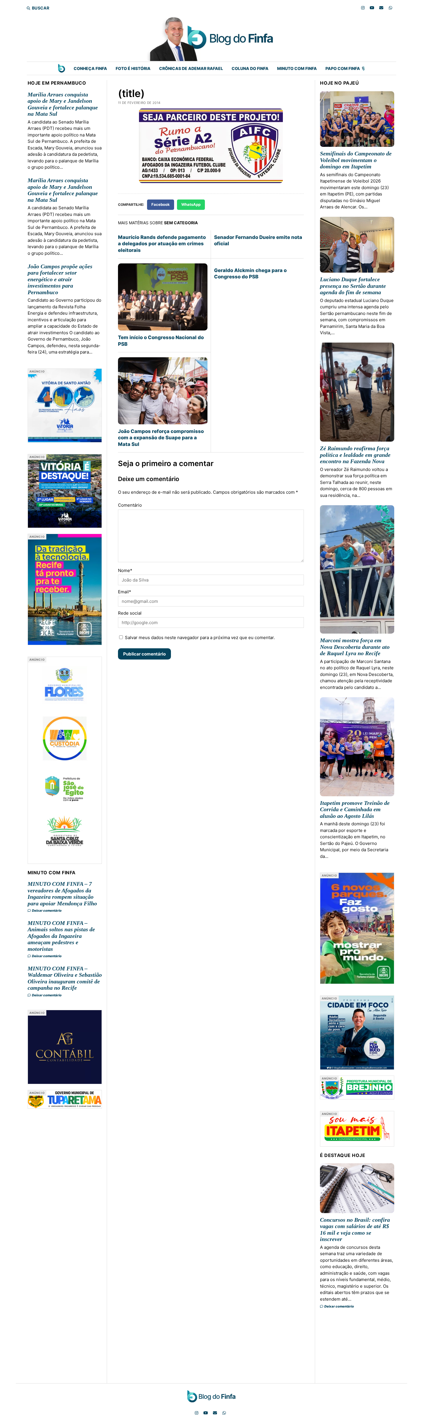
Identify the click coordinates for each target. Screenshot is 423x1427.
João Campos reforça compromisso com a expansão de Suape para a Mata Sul (161, 437)
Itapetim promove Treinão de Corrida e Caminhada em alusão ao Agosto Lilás (355, 809)
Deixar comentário (46, 911)
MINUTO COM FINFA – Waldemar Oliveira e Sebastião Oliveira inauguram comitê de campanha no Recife (65, 978)
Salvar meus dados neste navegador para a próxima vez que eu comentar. (200, 637)
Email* (124, 591)
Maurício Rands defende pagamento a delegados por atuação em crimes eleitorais (162, 243)
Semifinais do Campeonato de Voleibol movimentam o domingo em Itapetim (356, 160)
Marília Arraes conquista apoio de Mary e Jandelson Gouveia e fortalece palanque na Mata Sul (63, 104)
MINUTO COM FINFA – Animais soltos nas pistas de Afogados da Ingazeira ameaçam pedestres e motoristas (61, 936)
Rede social (130, 613)
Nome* (125, 570)
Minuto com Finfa (297, 68)
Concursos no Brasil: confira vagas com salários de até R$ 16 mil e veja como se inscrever (355, 1229)
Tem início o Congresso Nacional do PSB (161, 341)
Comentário (130, 505)
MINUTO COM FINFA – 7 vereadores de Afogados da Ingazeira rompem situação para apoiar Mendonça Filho (62, 894)
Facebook (160, 204)
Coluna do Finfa (250, 68)
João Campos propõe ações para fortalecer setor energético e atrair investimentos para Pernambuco (60, 279)
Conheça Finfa (90, 68)
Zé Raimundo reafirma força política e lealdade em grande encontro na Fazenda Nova (355, 454)
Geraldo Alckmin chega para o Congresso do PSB (250, 273)
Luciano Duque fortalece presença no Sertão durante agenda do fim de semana (353, 285)
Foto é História (133, 68)
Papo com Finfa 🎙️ (345, 68)
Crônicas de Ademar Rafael (191, 68)
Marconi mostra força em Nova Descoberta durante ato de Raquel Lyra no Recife (355, 646)
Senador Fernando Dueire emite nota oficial (258, 240)
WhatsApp (191, 204)
